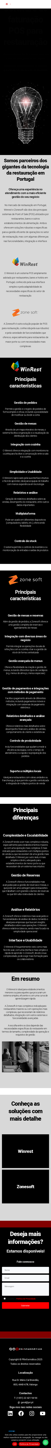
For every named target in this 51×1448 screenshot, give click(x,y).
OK (14, 1444)
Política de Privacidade (26, 1299)
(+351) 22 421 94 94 (26, 1398)
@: (19, 1402)
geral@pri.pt (27, 1402)
